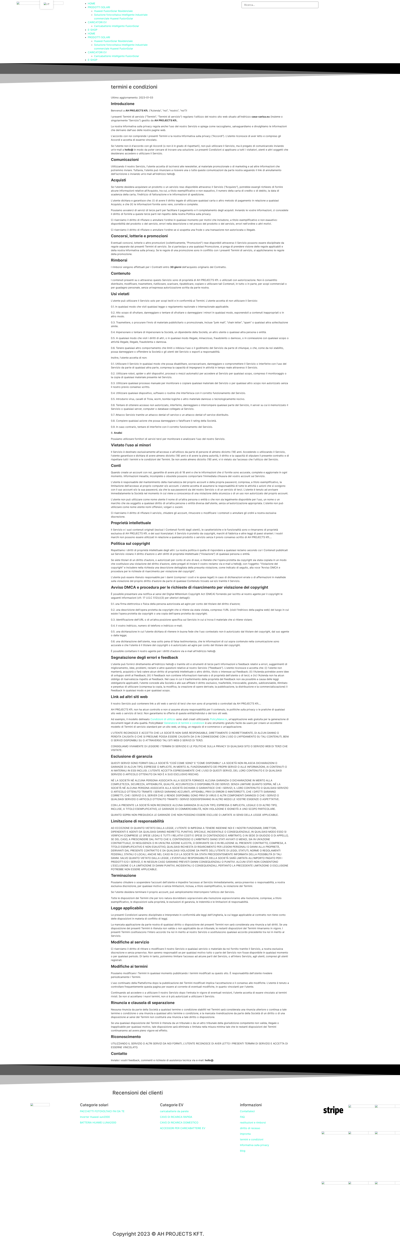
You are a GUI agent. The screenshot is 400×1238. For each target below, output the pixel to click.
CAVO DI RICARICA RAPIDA (176, 1116)
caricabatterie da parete (174, 1111)
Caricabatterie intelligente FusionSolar (116, 26)
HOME (91, 3)
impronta (245, 1133)
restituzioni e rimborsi (253, 1122)
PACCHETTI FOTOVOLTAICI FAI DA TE (102, 1111)
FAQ (242, 1116)
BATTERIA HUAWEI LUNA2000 (98, 1122)
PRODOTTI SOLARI (99, 7)
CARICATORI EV (97, 22)
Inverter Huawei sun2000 (95, 1116)
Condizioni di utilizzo (162, 719)
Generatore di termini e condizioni (183, 722)
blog (242, 1150)
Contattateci (247, 1111)
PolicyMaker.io (218, 719)
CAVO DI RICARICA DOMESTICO (179, 1122)
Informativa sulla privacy (254, 1145)
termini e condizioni (251, 1139)
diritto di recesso (250, 1128)
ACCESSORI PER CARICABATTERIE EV (182, 1128)
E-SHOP (92, 29)
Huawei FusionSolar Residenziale (113, 11)
